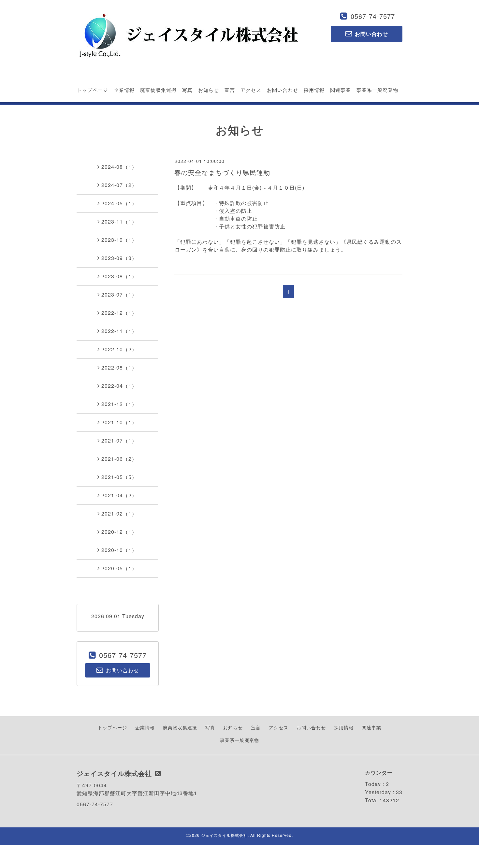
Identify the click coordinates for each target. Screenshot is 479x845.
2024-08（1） (119, 166)
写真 (187, 89)
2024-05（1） (119, 203)
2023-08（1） (119, 276)
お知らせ (208, 89)
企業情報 (124, 89)
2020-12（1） (119, 531)
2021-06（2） (119, 458)
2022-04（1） (119, 385)
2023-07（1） (119, 294)
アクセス (250, 89)
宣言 (230, 89)
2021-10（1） (119, 422)
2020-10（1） (119, 550)
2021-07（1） (119, 440)
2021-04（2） (119, 495)
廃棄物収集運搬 (158, 89)
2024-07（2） (119, 185)
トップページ (92, 89)
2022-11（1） (119, 331)
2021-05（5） (119, 477)
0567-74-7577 (373, 16)
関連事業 (340, 89)
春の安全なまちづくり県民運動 (222, 172)
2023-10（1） (119, 239)
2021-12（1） (119, 404)
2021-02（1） (119, 513)
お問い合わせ (282, 89)
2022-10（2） (119, 349)
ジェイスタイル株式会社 (224, 835)
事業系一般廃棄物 (377, 89)
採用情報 (314, 89)
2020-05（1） (119, 568)
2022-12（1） (119, 312)
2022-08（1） (119, 367)
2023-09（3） (119, 258)
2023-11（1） (119, 221)
